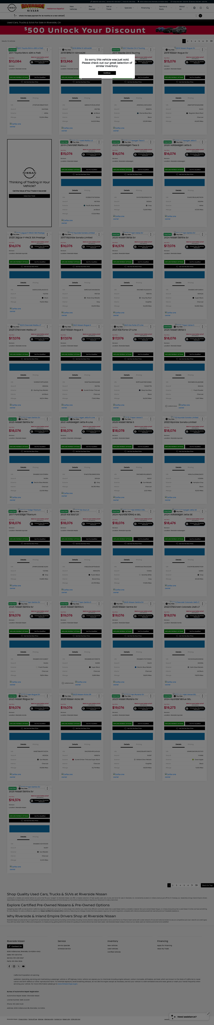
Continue (107, 73)
